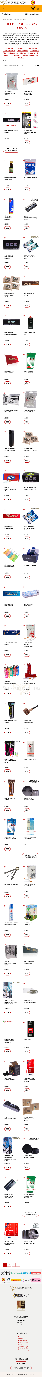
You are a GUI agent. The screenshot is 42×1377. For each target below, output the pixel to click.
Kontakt (20, 1338)
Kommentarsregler (24, 1350)
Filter (5, 53)
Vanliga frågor (22, 1340)
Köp (7, 305)
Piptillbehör (9, 48)
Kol (38, 53)
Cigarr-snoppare (22, 50)
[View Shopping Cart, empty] (32, 9)
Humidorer (31, 53)
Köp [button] (7, 103)
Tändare (21, 58)
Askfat (20, 48)
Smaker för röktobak (30, 55)
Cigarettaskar (32, 48)
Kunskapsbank (23, 1342)
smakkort (25, 45)
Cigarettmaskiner (9, 50)
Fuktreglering (13, 53)
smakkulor (15, 45)
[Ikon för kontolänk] (38, 8)
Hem (4, 19)
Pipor (6, 55)
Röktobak (9, 19)
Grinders (23, 53)
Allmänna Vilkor (23, 1346)
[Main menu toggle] (4, 8)
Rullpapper (15, 55)
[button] (5, 75)
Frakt (20, 1344)
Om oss (20, 1337)
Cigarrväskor (34, 50)
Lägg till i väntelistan (11, 149)
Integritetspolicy (23, 1348)
